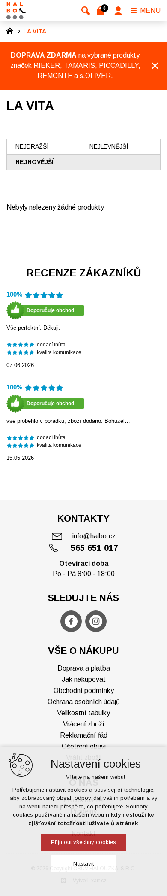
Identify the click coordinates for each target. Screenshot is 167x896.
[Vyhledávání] (85, 10)
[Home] (12, 30)
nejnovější (34, 161)
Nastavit (83, 863)
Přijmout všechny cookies (83, 842)
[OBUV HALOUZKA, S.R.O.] (16, 10)
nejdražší (31, 146)
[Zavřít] (155, 65)
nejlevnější (108, 146)
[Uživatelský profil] (118, 10)
